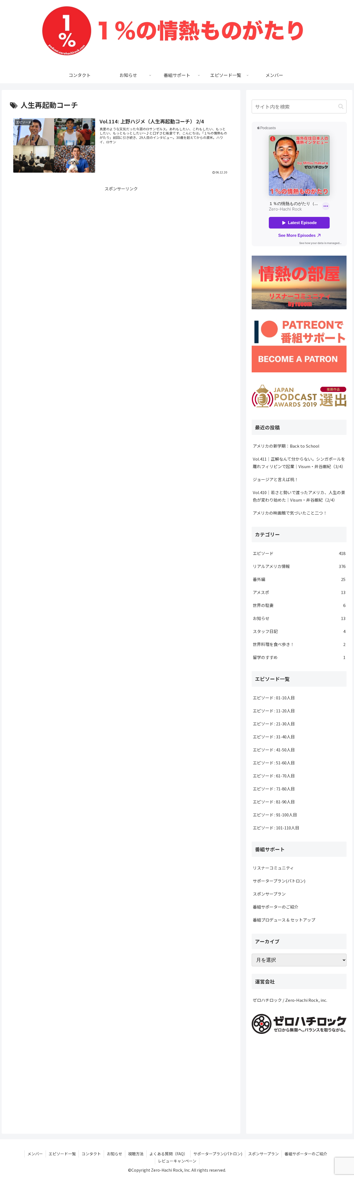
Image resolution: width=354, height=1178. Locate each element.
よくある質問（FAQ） (168, 1153)
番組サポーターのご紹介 (275, 907)
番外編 (299, 579)
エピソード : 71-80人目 (274, 789)
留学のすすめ (299, 657)
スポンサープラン (269, 894)
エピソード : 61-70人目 (274, 776)
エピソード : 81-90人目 (274, 802)
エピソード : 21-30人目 (274, 723)
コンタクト (91, 1153)
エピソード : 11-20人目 (274, 710)
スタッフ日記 (299, 631)
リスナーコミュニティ (273, 868)
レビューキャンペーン (177, 1161)
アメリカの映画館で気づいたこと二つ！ (290, 513)
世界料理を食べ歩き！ (299, 644)
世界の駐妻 (299, 605)
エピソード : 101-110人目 (276, 828)
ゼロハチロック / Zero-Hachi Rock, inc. (290, 1000)
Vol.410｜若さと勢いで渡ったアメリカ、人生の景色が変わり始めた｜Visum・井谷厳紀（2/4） (299, 496)
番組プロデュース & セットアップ (284, 920)
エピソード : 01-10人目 (274, 697)
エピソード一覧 (62, 1153)
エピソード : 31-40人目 (274, 737)
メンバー (35, 1153)
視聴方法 (136, 1153)
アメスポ (299, 592)
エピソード (299, 553)
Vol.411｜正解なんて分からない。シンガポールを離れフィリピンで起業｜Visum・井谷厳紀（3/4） (299, 462)
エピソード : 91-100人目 (275, 815)
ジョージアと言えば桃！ (275, 479)
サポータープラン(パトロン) (279, 881)
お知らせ (299, 618)
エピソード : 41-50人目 (274, 750)
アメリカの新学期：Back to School (286, 446)
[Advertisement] (121, 231)
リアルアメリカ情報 (299, 566)
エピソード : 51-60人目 (274, 763)
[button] (341, 106)
